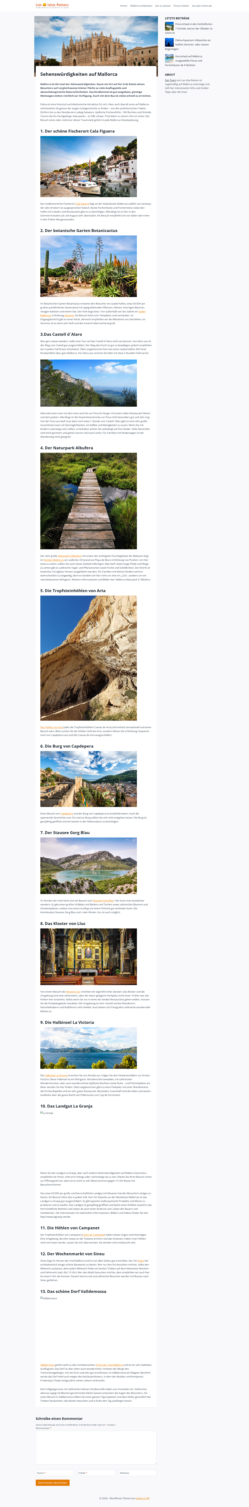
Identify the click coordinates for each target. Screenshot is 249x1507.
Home (123, 5)
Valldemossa (47, 1365)
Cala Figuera (82, 203)
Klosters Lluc (73, 991)
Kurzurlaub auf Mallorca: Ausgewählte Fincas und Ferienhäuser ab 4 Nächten (183, 61)
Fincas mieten (181, 5)
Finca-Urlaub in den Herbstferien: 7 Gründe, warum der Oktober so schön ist (189, 28)
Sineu (141, 1260)
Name (41, 1473)
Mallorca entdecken (141, 5)
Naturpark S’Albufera (70, 556)
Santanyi (69, 315)
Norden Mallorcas (54, 560)
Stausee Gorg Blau (103, 900)
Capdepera (67, 813)
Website (124, 1473)
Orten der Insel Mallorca (109, 1365)
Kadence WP (143, 1498)
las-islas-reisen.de (202, 5)
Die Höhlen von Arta (51, 727)
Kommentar (43, 1428)
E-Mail (82, 1473)
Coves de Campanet (93, 1234)
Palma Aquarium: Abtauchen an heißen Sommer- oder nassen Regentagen (188, 44)
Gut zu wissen (163, 5)
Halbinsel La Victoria (56, 1075)
